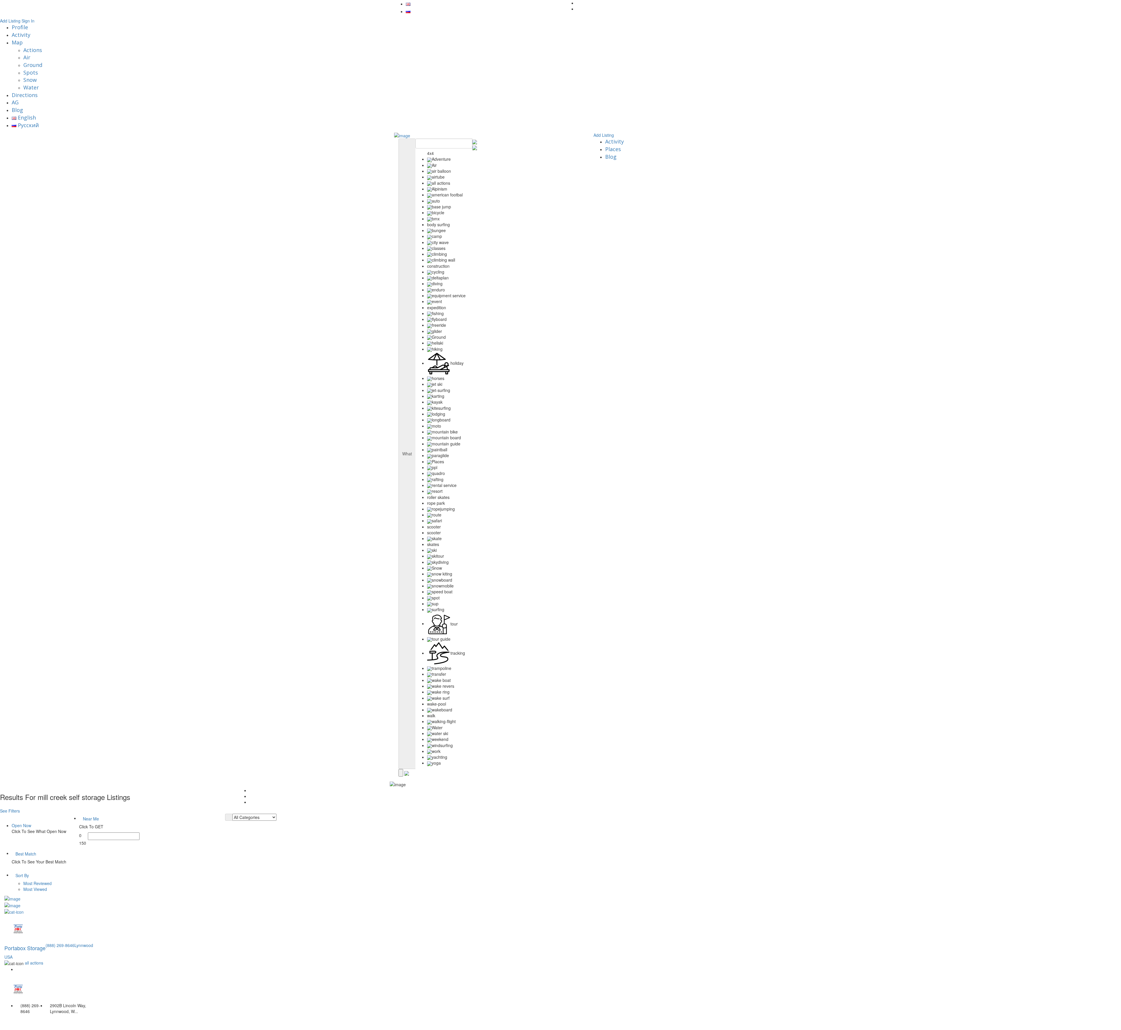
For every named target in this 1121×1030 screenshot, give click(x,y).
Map (17, 42)
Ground (32, 64)
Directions (25, 94)
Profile (20, 27)
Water (31, 87)
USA (8, 957)
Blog (17, 109)
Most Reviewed (37, 883)
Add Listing (10, 21)
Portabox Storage (25, 948)
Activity (21, 34)
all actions (34, 963)
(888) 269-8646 (60, 945)
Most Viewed (35, 889)
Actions (32, 49)
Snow (30, 79)
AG (15, 102)
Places (613, 149)
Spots (30, 72)
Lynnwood (83, 945)
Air (26, 57)
